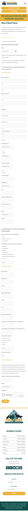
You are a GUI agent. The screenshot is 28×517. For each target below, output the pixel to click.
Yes (3, 354)
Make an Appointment (14, 8)
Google (4, 250)
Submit (5, 401)
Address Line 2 (4, 122)
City (2, 128)
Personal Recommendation (9, 256)
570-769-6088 (14, 11)
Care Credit (5, 240)
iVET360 (20, 508)
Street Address (4, 115)
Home (4, 153)
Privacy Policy (5, 504)
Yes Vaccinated (6, 338)
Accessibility (12, 504)
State (2, 133)
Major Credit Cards (7, 238)
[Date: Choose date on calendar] (16, 51)
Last (2, 90)
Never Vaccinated (7, 340)
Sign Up (14, 493)
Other (4, 258)
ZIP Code (3, 140)
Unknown (5, 342)
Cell (3, 150)
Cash (4, 236)
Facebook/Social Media (8, 254)
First (2, 83)
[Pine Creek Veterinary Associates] (9, 3)
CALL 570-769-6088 (14, 458)
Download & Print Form (7, 37)
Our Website (5, 252)
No (3, 356)
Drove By (5, 246)
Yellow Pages (5, 248)
